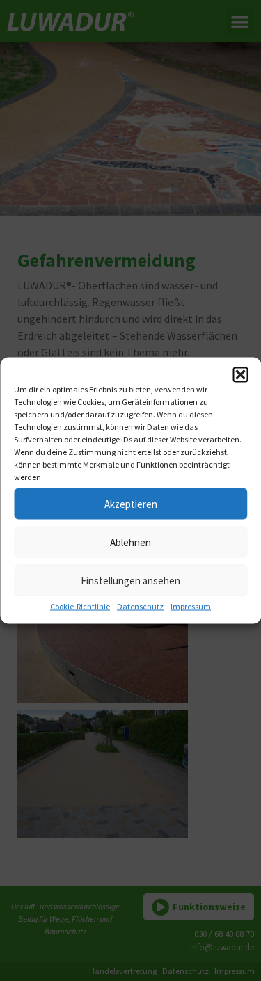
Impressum (191, 606)
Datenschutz (140, 606)
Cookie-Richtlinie (80, 606)
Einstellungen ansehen (130, 580)
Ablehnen (130, 541)
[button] (240, 375)
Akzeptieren (130, 503)
